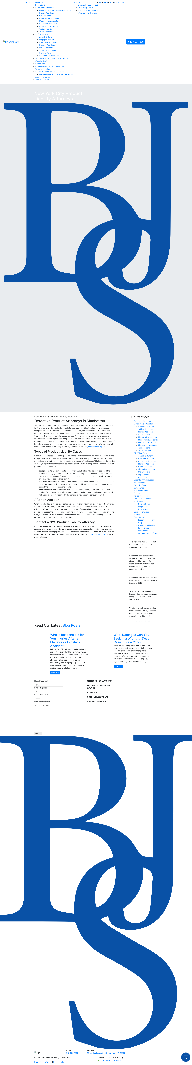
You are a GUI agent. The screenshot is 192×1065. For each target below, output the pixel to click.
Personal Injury (36, 2)
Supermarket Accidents (49, 55)
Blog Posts (71, 625)
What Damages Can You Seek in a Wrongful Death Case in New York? (132, 638)
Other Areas (78, 2)
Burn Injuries (40, 63)
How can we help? (42, 701)
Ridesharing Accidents (48, 26)
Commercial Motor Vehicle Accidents (55, 10)
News (112, 2)
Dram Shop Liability (86, 7)
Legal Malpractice (42, 77)
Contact (122, 2)
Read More (55, 673)
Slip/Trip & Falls (41, 34)
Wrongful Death (41, 61)
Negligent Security (47, 39)
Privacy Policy (59, 1062)
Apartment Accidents (48, 42)
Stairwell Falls (45, 53)
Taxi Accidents (45, 29)
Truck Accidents (46, 31)
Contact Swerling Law (97, 534)
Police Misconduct (42, 69)
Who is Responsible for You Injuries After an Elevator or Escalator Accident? (67, 640)
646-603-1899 (136, 41)
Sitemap (48, 1062)
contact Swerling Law (97, 446)
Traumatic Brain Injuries (44, 5)
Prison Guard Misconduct (88, 10)
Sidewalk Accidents (47, 50)
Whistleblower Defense (87, 13)
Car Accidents (45, 15)
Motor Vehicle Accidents (45, 7)
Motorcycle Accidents (48, 21)
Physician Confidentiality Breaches (49, 66)
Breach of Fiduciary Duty (88, 5)
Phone (41, 695)
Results (107, 2)
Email (41, 688)
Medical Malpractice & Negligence (49, 72)
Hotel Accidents (46, 47)
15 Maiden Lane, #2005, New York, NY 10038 (106, 1053)
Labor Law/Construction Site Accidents (51, 58)
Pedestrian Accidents (48, 23)
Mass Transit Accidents (49, 18)
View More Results (143, 621)
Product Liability (42, 80)
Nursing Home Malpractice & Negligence (56, 74)
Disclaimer (38, 1062)
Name (41, 681)
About (101, 2)
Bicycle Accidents (46, 13)
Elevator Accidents (47, 45)
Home (27, 2)
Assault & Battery (46, 37)
